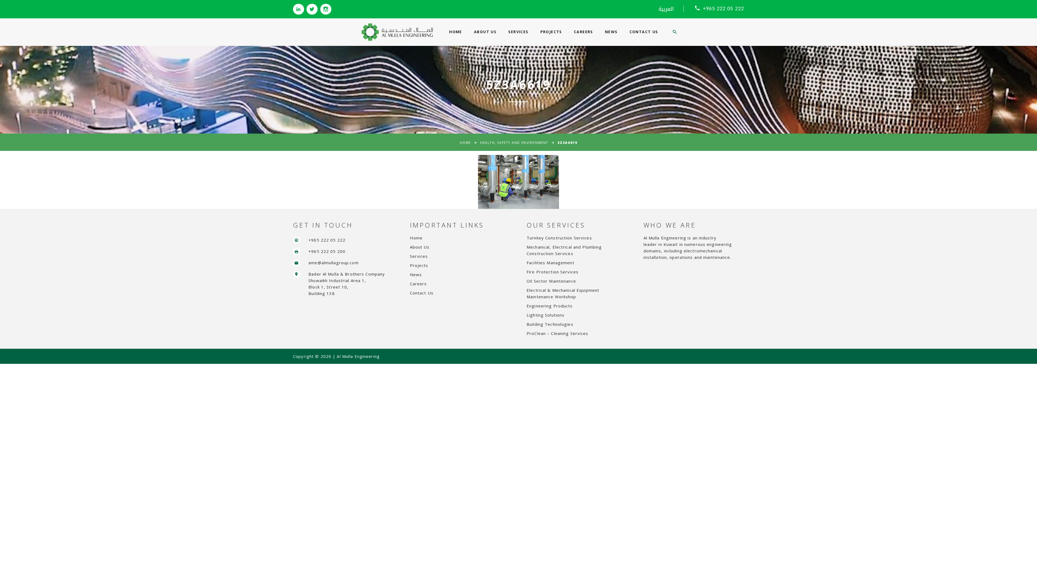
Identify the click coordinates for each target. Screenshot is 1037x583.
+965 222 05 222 (723, 9)
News (611, 31)
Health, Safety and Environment (514, 142)
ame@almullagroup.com (333, 262)
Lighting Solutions (545, 315)
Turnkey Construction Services (559, 237)
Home (455, 31)
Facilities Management (550, 262)
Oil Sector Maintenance (551, 281)
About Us (485, 31)
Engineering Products (550, 306)
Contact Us (643, 31)
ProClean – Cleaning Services (557, 333)
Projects (551, 31)
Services (518, 31)
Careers (583, 31)
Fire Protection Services (552, 271)
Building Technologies (550, 324)
